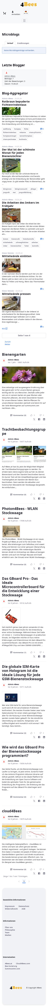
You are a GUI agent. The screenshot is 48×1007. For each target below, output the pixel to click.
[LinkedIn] (44, 419)
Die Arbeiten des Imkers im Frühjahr (20, 204)
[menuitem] (10, 906)
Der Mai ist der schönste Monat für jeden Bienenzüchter (18, 153)
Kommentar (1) (19, 652)
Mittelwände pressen (16, 294)
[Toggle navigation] (24, 20)
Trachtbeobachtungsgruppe (24, 431)
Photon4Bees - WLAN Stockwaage (20, 510)
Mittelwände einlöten (16, 256)
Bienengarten (14, 354)
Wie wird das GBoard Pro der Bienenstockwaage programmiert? (23, 751)
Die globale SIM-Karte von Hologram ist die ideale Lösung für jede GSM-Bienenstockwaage (22, 672)
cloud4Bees (12, 811)
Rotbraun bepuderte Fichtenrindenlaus (16, 103)
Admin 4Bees (10, 76)
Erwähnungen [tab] (23, 43)
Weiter (7, 344)
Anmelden (16, 14)
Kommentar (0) (19, 415)
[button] (24, 335)
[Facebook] (39, 419)
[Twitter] (34, 419)
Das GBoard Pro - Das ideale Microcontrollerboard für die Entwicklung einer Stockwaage (23, 586)
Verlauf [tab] (10, 43)
